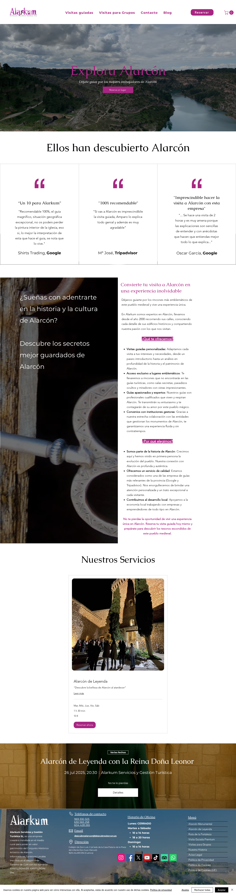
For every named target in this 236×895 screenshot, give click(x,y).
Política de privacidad (161, 889)
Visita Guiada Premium (201, 839)
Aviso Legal (195, 854)
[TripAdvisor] (164, 857)
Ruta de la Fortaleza (199, 834)
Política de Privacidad (201, 859)
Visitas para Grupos (199, 844)
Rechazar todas (202, 889)
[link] (118, 681)
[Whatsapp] (173, 857)
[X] (138, 857)
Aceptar (222, 889)
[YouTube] (147, 857)
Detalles (118, 792)
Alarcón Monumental (200, 824)
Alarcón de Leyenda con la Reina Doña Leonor (118, 761)
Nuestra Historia (197, 849)
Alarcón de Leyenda (200, 829)
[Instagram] (121, 857)
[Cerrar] (232, 889)
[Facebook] (129, 857)
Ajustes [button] (185, 889)
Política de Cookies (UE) (202, 870)
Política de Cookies (199, 865)
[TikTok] (155, 857)
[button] (79, 13)
